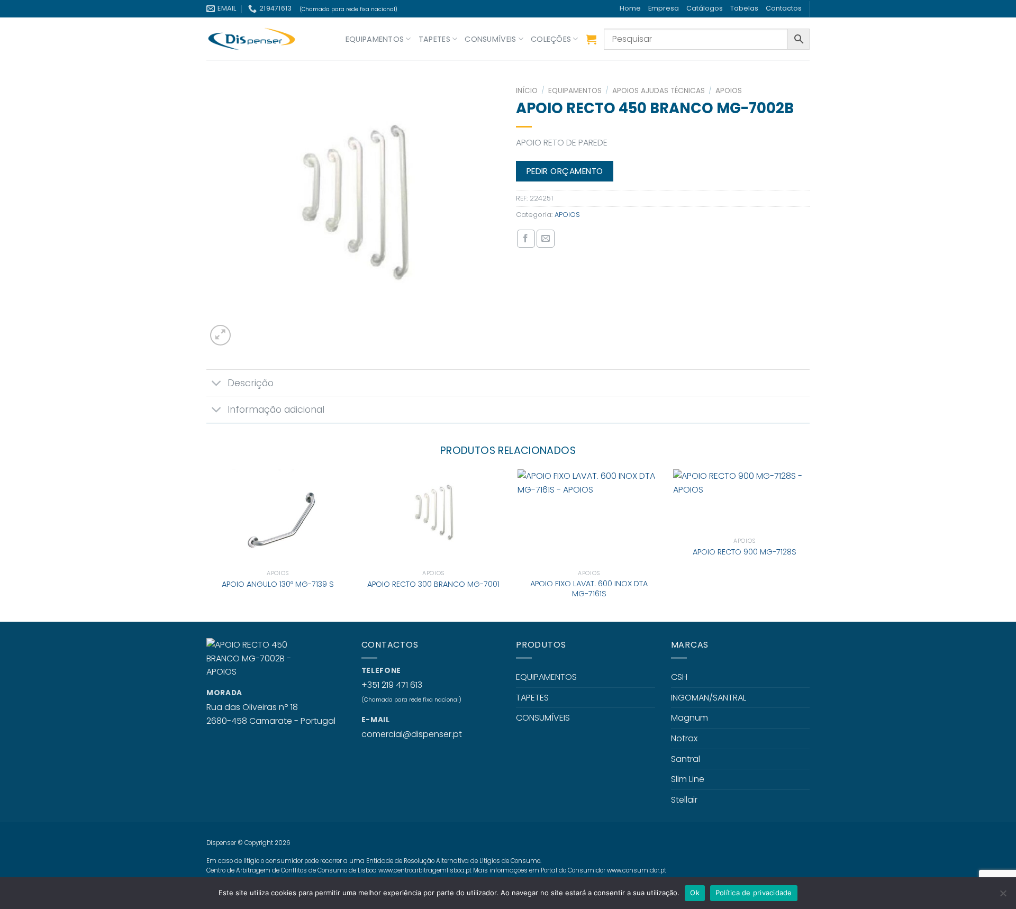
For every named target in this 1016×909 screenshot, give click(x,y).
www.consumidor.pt (636, 870)
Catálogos (704, 8)
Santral (685, 759)
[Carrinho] (591, 39)
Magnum (689, 718)
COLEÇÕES (551, 39)
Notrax (684, 738)
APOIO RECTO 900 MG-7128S (744, 552)
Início (527, 91)
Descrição (251, 383)
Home (630, 8)
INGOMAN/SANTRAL (708, 698)
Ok (695, 892)
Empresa (663, 8)
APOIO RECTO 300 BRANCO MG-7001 (433, 584)
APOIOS (728, 91)
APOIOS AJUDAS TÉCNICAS (658, 91)
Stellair (684, 800)
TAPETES (434, 39)
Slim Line (687, 779)
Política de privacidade (753, 892)
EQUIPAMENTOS (375, 39)
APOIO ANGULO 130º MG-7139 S (278, 584)
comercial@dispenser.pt (411, 734)
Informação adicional (276, 409)
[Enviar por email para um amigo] (546, 239)
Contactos (784, 8)
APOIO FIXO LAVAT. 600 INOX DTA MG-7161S (589, 588)
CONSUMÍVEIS (490, 39)
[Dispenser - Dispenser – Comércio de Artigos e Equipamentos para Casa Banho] (259, 38)
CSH (679, 677)
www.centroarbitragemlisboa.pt (424, 870)
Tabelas (744, 8)
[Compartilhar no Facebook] (526, 239)
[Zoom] (220, 335)
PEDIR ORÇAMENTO (565, 171)
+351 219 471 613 (391, 685)
